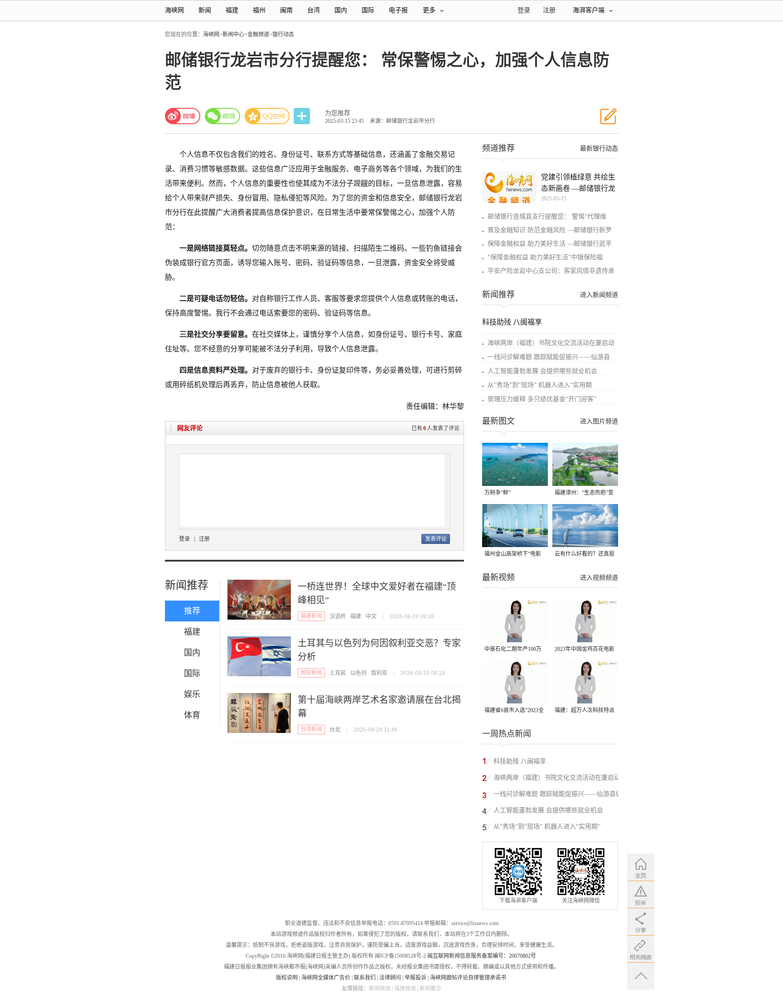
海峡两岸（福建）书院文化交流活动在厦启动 (551, 342)
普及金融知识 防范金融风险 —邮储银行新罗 (550, 230)
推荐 (192, 611)
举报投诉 (415, 978)
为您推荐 (337, 113)
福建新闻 (311, 616)
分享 (303, 116)
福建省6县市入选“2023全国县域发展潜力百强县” (514, 711)
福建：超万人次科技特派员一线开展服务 (584, 711)
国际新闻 (311, 672)
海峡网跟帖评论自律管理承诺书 (468, 978)
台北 (334, 730)
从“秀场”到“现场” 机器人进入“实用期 (540, 385)
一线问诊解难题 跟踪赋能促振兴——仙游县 (549, 357)
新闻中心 (233, 34)
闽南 (286, 10)
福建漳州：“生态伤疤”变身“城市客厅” (584, 493)
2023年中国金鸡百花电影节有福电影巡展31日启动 (584, 650)
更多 (429, 10)
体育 (192, 715)
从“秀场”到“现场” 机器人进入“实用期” (546, 826)
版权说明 (287, 978)
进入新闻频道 (599, 294)
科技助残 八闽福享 (512, 322)
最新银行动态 (599, 148)
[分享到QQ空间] (267, 116)
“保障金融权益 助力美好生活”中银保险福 (545, 257)
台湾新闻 (311, 729)
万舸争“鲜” (497, 493)
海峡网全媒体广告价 (325, 978)
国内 (340, 10)
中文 (371, 616)
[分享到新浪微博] (182, 116)
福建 (232, 10)
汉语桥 (337, 616)
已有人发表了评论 (435, 428)
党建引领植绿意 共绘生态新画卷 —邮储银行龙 (578, 182)
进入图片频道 (599, 421)
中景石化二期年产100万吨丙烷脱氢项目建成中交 (514, 650)
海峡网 (174, 10)
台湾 (313, 10)
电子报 (398, 10)
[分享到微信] (222, 116)
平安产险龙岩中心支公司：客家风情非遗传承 (551, 270)
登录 (184, 539)
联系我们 (365, 978)
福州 (259, 10)
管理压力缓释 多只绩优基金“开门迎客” (542, 399)
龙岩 (455, 198)
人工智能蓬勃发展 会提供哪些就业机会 (542, 371)
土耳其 (337, 673)
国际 (368, 10)
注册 (549, 10)
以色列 (358, 673)
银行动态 (283, 34)
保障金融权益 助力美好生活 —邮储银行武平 (550, 243)
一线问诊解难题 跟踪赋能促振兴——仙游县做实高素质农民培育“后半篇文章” (557, 795)
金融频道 (258, 34)
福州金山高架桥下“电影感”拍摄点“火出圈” (512, 554)
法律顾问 (390, 978)
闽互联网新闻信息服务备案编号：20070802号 (481, 956)
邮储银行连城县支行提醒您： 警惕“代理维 (547, 216)
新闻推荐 (186, 585)
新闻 (204, 10)
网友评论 (190, 428)
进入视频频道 (599, 577)
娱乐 (192, 694)
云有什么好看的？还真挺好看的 (584, 554)
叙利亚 (379, 673)
